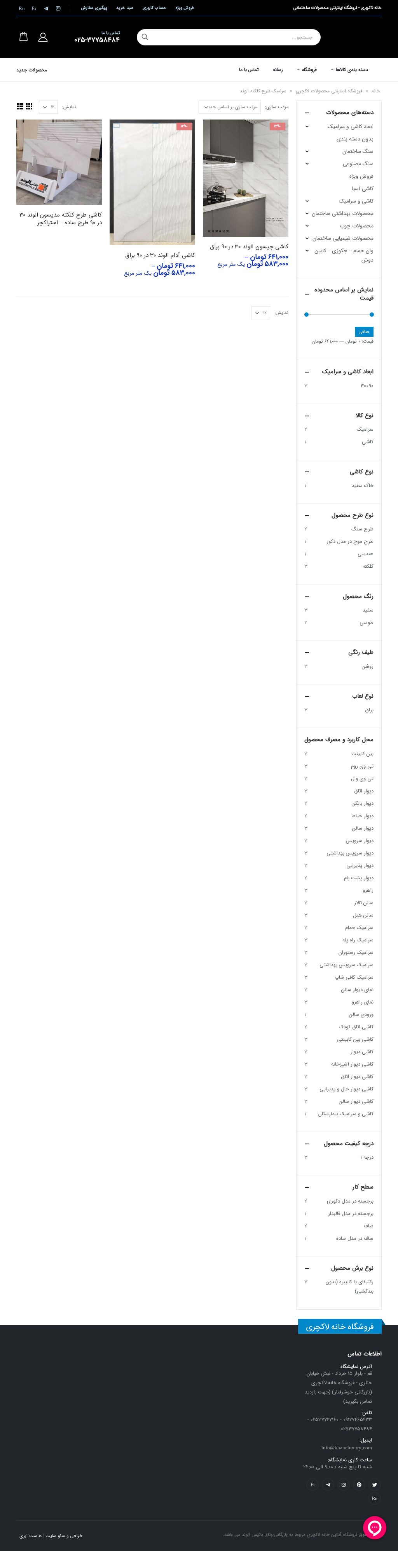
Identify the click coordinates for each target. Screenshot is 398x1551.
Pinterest (359, 1484)
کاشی (368, 442)
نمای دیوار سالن (357, 990)
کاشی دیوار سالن (356, 1101)
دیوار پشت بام (359, 878)
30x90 (367, 386)
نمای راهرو (363, 1002)
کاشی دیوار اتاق (357, 1077)
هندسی (366, 554)
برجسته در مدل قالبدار (351, 1214)
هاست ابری (30, 1535)
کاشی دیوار (362, 1052)
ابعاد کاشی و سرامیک (351, 126)
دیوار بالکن (363, 803)
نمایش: (69, 107)
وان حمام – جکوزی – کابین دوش (344, 255)
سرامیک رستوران (356, 952)
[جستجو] (145, 37)
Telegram (328, 1484)
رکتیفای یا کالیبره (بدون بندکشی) (350, 1286)
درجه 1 (367, 1157)
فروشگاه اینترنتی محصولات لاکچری (329, 91)
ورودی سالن (361, 1014)
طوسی (367, 623)
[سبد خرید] (23, 37)
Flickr (374, 1498)
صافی (364, 331)
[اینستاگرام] (58, 8)
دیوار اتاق (364, 791)
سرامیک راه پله (358, 940)
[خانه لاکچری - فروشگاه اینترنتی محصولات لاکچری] (354, 37)
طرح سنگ (362, 529)
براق (369, 710)
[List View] (20, 106)
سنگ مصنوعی (358, 163)
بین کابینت (362, 754)
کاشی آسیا (363, 188)
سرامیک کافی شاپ (354, 977)
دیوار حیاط (363, 816)
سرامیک (365, 429)
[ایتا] (34, 8)
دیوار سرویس (360, 841)
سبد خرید (124, 8)
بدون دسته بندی (355, 139)
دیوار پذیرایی (360, 865)
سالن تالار (364, 903)
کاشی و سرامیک (356, 201)
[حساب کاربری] (43, 37)
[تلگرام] (46, 8)
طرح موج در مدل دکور (350, 541)
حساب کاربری (154, 8)
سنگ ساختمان (358, 151)
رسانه (278, 69)
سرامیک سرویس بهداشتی (346, 965)
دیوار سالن (363, 828)
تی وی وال (362, 779)
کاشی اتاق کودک (356, 1027)
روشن (368, 666)
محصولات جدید (31, 70)
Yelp (312, 1484)
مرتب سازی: (276, 107)
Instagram (343, 1484)
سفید (368, 610)
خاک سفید (363, 486)
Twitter (374, 1484)
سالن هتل (363, 915)
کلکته (368, 566)
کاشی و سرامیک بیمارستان (346, 1114)
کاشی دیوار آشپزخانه (352, 1064)
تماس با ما (249, 69)
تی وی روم (362, 766)
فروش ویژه (185, 8)
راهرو (368, 890)
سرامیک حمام (359, 928)
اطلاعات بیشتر (29, 132)
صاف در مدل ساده (355, 1238)
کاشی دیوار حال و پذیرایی (346, 1089)
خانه (376, 91)
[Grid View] (29, 106)
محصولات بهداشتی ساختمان (343, 213)
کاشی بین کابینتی (355, 1039)
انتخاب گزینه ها (216, 132)
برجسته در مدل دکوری (350, 1201)
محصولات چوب (357, 226)
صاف (369, 1226)
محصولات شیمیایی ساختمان (343, 238)
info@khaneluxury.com (346, 1448)
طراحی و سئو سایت (63, 1535)
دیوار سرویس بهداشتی (350, 853)
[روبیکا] (22, 8)
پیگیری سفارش (94, 8)
